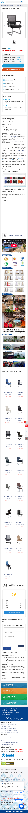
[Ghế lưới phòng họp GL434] (8, 565)
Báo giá (17, 712)
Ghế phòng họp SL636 (8, 497)
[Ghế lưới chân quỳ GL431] (19, 409)
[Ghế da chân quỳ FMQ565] (8, 409)
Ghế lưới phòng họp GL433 (8, 393)
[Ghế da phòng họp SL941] (19, 539)
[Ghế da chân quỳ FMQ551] (8, 461)
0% (20, 600)
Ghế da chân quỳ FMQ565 (8, 419)
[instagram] (11, 718)
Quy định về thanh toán (7, 744)
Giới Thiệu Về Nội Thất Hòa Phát (9, 730)
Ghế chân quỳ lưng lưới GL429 (20, 523)
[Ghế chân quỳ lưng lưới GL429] (19, 513)
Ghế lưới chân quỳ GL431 (19, 419)
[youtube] (14, 718)
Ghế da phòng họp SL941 (19, 549)
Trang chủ (3, 5)
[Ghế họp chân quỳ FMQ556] (19, 487)
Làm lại (7, 648)
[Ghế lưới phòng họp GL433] (8, 383)
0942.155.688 (4, 781)
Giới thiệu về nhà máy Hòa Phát (9, 724)
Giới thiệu (20, 709)
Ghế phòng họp (15, 141)
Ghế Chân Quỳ (19, 5)
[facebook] (17, 718)
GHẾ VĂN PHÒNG (11, 5)
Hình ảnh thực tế (12, 709)
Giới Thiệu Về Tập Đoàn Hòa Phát (9, 732)
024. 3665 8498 (8, 774)
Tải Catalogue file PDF (13, 65)
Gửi (21, 646)
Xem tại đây (19, 57)
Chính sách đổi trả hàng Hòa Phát (9, 742)
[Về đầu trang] (26, 438)
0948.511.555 (8, 779)
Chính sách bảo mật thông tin (8, 737)
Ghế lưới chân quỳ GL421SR (8, 549)
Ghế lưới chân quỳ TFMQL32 (19, 445)
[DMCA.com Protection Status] (14, 763)
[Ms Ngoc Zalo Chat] (26, 429)
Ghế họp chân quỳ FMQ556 (19, 497)
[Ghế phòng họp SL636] (8, 487)
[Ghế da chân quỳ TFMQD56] (8, 513)
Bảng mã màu (12, 710)
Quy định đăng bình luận (10, 646)
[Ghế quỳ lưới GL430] (19, 383)
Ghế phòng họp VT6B (20, 471)
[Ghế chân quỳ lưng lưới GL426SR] (8, 435)
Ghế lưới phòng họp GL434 (8, 575)
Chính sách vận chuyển (7, 740)
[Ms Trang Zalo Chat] (26, 435)
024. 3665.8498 (19, 749)
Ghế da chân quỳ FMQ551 (8, 471)
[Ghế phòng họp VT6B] (19, 461)
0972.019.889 (16, 779)
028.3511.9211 (19, 751)
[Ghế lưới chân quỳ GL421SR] (8, 539)
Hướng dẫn (5, 710)
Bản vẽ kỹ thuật (6, 714)
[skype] (21, 718)
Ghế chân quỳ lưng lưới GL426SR (8, 446)
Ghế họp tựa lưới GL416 (15, 235)
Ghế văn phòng (14, 136)
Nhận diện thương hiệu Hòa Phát (9, 728)
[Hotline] (26, 426)
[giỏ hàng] (26, 422)
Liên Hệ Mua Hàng (5, 726)
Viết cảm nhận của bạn (14, 612)
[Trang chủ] (2, 2)
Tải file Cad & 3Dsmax (13, 69)
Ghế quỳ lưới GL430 (20, 393)
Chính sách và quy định (8, 712)
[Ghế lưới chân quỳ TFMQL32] (19, 435)
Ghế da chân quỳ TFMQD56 (8, 523)
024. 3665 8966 (16, 774)
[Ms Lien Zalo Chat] (26, 432)
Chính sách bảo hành (6, 739)
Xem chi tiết (18, 61)
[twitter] (7, 718)
